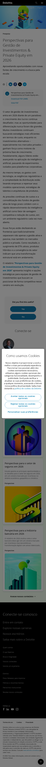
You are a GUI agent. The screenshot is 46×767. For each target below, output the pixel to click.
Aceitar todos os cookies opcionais (23, 397)
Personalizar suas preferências (23, 412)
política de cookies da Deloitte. (28, 388)
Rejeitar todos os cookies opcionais (23, 405)
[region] (23, 383)
